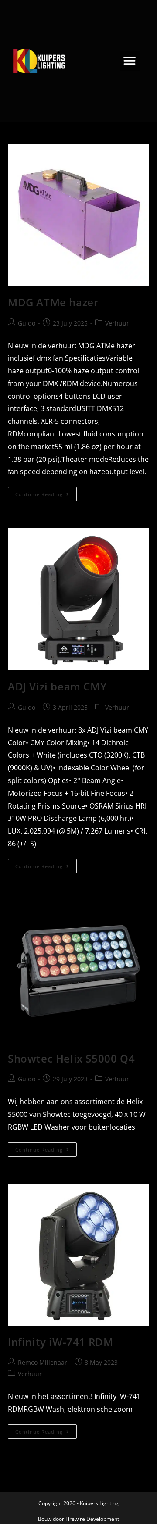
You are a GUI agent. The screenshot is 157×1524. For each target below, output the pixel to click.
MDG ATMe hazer (53, 302)
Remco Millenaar (42, 1362)
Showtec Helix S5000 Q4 (71, 1058)
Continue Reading (46, 492)
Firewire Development (92, 1519)
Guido (26, 323)
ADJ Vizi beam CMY (57, 686)
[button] (130, 61)
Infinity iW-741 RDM (60, 1341)
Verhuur (117, 323)
